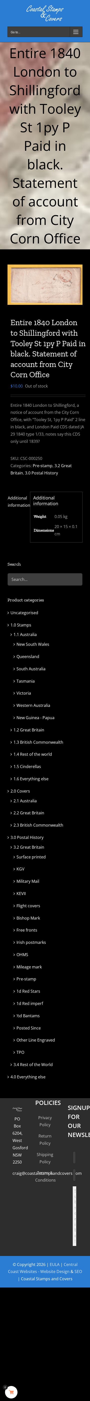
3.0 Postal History (41, 473)
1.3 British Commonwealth (38, 742)
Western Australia (33, 705)
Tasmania (25, 681)
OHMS (22, 954)
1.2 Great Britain (29, 730)
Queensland (27, 656)
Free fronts (26, 930)
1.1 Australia (25, 634)
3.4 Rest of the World (33, 1064)
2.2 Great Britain (29, 813)
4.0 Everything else (28, 1077)
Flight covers (28, 906)
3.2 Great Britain (29, 847)
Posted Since (28, 1028)
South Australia (31, 669)
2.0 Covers (20, 791)
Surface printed (31, 857)
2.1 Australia (25, 801)
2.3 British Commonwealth (38, 825)
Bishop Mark (28, 918)
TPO (20, 1052)
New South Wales (32, 644)
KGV (20, 869)
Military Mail (27, 881)
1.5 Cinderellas (27, 766)
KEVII (21, 893)
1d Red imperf (29, 1003)
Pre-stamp (42, 465)
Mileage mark (29, 967)
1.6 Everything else (31, 779)
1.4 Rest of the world (33, 754)
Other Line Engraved (35, 1040)
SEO (78, 1271)
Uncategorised (24, 612)
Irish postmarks (31, 942)
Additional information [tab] (17, 501)
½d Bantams (28, 1015)
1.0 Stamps (20, 625)
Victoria (23, 693)
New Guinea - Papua (35, 717)
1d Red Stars (28, 991)
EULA (55, 1264)
